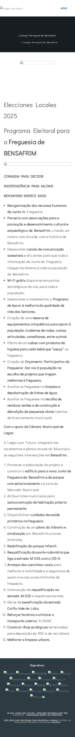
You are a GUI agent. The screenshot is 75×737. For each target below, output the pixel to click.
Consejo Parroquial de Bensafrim (40, 42)
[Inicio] (18, 42)
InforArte (18, 715)
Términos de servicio (40, 722)
